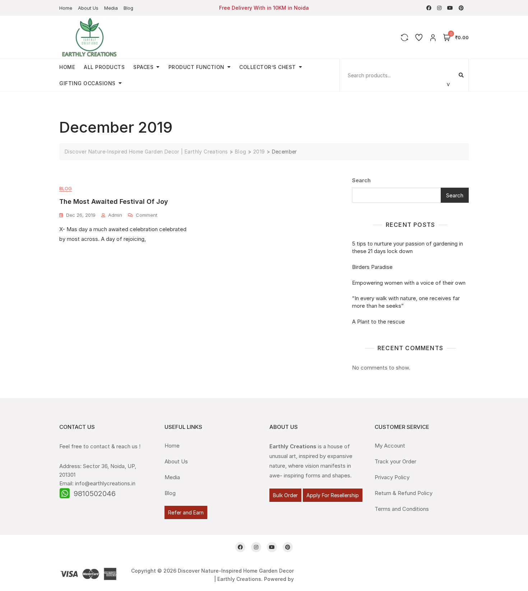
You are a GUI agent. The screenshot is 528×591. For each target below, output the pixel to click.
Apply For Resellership (332, 495)
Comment (146, 214)
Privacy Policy (392, 477)
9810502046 (95, 493)
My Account (390, 445)
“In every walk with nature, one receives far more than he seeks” (406, 302)
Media (111, 8)
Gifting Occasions (87, 83)
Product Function (196, 67)
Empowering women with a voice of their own (409, 282)
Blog (128, 8)
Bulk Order (285, 495)
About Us (88, 8)
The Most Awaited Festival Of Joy (113, 201)
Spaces (143, 67)
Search (361, 180)
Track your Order (395, 461)
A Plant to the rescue (378, 321)
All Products (104, 67)
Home (65, 8)
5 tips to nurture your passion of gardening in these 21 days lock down (407, 247)
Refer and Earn (186, 512)
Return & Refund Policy (403, 493)
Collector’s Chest (267, 67)
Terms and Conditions (402, 508)
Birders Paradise (372, 267)
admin (115, 215)
